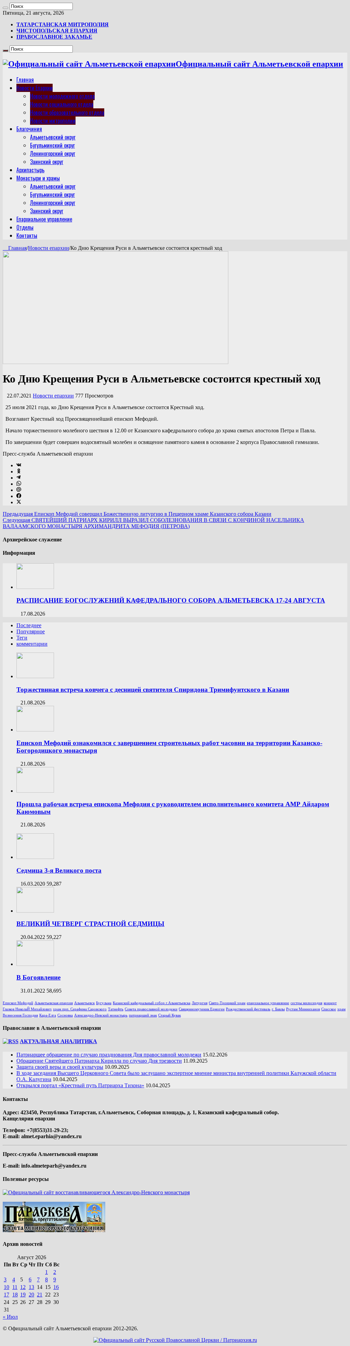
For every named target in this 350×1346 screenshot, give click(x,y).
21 (39, 1294)
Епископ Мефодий (18, 1003)
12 (23, 1287)
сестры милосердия (306, 1003)
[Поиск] (5, 8)
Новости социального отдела (61, 104)
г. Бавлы (278, 1009)
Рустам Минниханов (303, 1009)
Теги (21, 638)
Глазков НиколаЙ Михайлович (27, 1009)
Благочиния (29, 129)
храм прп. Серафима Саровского (80, 1009)
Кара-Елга (47, 1015)
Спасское (328, 1009)
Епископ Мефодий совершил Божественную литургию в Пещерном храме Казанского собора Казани (137, 514)
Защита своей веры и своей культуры (59, 1067)
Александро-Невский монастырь (100, 1015)
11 (14, 1287)
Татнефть (115, 1009)
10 (6, 1287)
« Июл (10, 1317)
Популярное (30, 631)
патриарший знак (143, 1015)
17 (6, 1294)
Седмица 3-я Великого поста (59, 870)
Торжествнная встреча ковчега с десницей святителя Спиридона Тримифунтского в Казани (152, 689)
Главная (25, 80)
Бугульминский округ (52, 145)
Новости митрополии (53, 121)
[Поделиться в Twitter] (18, 502)
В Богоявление (38, 977)
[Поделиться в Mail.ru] (18, 490)
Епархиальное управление (44, 219)
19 (23, 1294)
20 (31, 1294)
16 (56, 1287)
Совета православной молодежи (151, 1009)
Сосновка (65, 1015)
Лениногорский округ (52, 153)
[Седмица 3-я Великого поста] (35, 857)
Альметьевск (84, 1003)
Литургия (199, 1003)
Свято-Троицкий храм (227, 1003)
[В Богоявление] (35, 964)
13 (31, 1287)
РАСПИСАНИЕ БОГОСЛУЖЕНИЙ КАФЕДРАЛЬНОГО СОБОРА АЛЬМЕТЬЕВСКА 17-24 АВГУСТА (170, 600)
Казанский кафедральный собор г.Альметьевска (151, 1003)
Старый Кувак (169, 1015)
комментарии (32, 644)
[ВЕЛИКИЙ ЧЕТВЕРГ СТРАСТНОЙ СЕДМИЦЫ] (35, 911)
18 (15, 1294)
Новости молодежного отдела (62, 96)
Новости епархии (48, 248)
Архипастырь (30, 170)
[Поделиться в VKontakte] (18, 465)
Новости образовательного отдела (67, 112)
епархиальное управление (268, 1003)
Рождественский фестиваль (248, 1009)
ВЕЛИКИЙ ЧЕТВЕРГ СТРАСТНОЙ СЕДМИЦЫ (90, 923)
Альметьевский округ (53, 137)
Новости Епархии (34, 88)
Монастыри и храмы (38, 178)
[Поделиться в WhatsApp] (18, 484)
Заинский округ (46, 162)
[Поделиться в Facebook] (18, 496)
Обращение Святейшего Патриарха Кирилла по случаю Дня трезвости (99, 1061)
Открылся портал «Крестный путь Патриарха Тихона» (80, 1085)
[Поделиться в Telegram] (18, 478)
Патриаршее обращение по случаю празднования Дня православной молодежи (108, 1055)
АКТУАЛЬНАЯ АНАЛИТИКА (58, 1041)
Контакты (26, 235)
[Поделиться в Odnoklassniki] (18, 471)
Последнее (28, 625)
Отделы (24, 227)
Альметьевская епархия (54, 1003)
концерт (330, 1003)
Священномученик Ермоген (202, 1009)
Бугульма (103, 1003)
